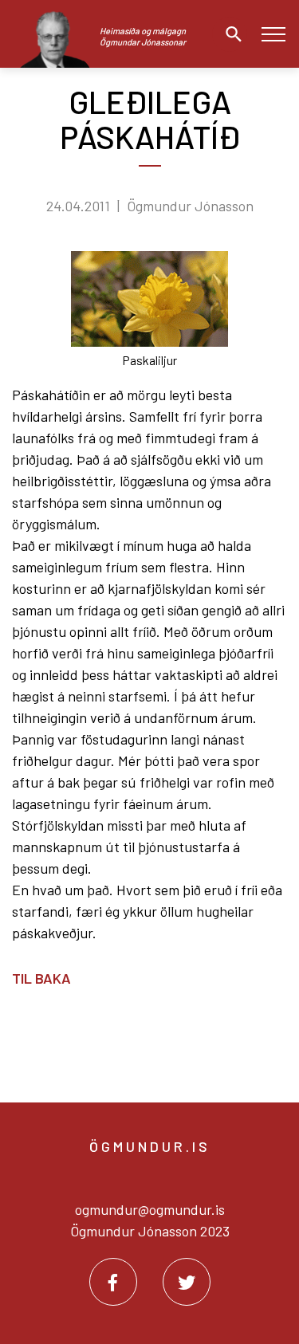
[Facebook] (113, 1282)
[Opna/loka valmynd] (273, 34)
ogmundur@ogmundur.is (150, 1209)
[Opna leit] (229, 34)
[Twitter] (186, 1282)
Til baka (41, 978)
